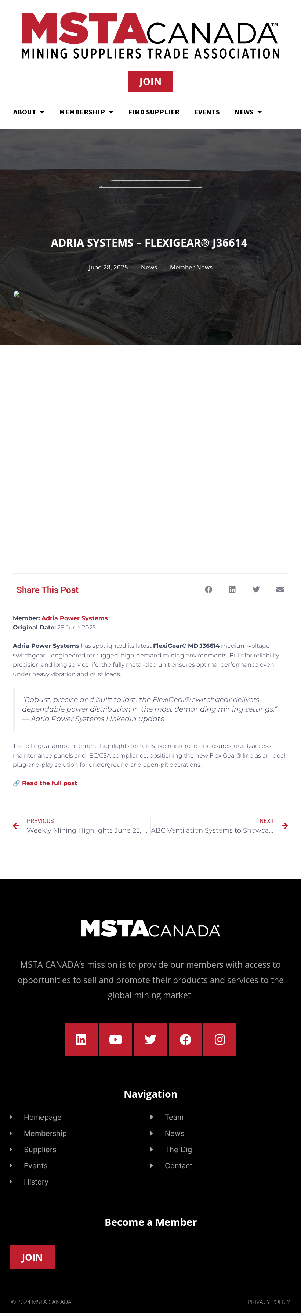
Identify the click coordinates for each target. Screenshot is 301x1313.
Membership (82, 111)
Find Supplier (153, 111)
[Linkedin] (81, 1039)
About (24, 111)
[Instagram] (219, 1039)
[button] (208, 589)
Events (207, 111)
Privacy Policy (269, 1302)
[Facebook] (185, 1039)
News (244, 111)
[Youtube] (116, 1039)
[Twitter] (150, 1039)
